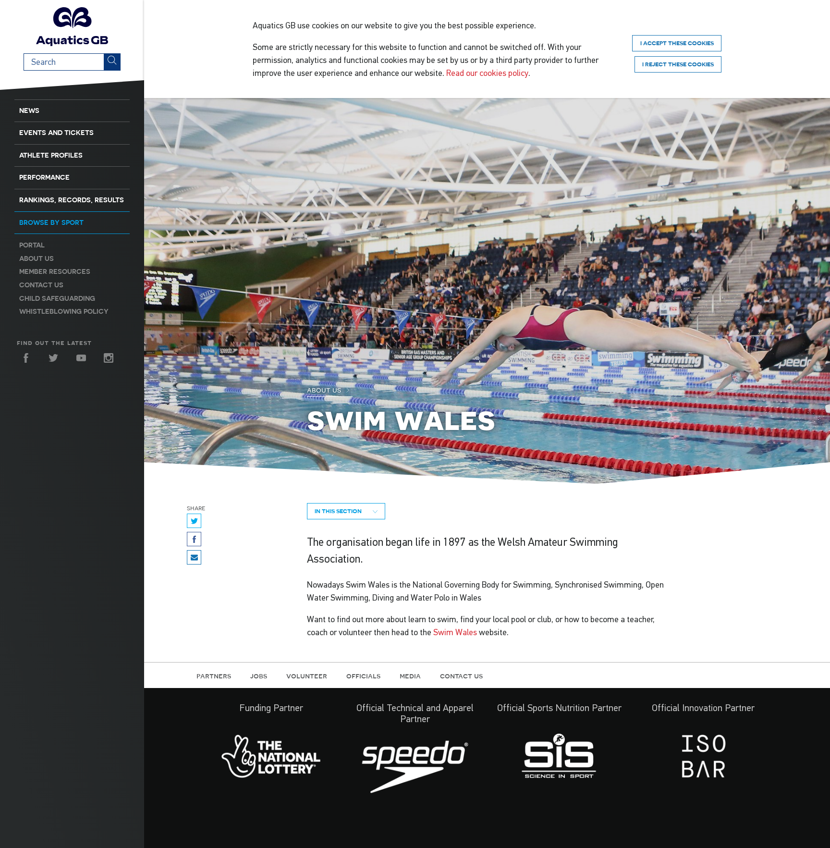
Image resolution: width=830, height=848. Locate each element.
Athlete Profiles (51, 155)
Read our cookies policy (487, 73)
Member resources (54, 271)
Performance (44, 177)
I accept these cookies (677, 43)
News (29, 110)
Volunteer (306, 675)
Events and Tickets (56, 132)
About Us (325, 389)
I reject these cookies (678, 64)
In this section (339, 511)
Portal (32, 245)
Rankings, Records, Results (71, 200)
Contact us (41, 285)
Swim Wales (455, 632)
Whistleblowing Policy (64, 311)
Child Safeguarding (57, 298)
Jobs (258, 675)
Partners (213, 675)
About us (36, 258)
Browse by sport (51, 222)
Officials (363, 675)
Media (410, 675)
